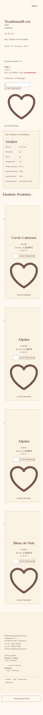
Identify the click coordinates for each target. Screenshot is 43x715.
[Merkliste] (16, 711)
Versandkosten (29, 73)
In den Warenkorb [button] (27, 256)
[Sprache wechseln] (6, 711)
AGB (14, 679)
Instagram (16, 683)
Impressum (9, 682)
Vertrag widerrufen (21, 699)
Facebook (21, 683)
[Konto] (27, 711)
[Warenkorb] (37, 711)
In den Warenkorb (12, 88)
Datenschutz (22, 679)
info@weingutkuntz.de (18, 649)
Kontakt (8, 679)
